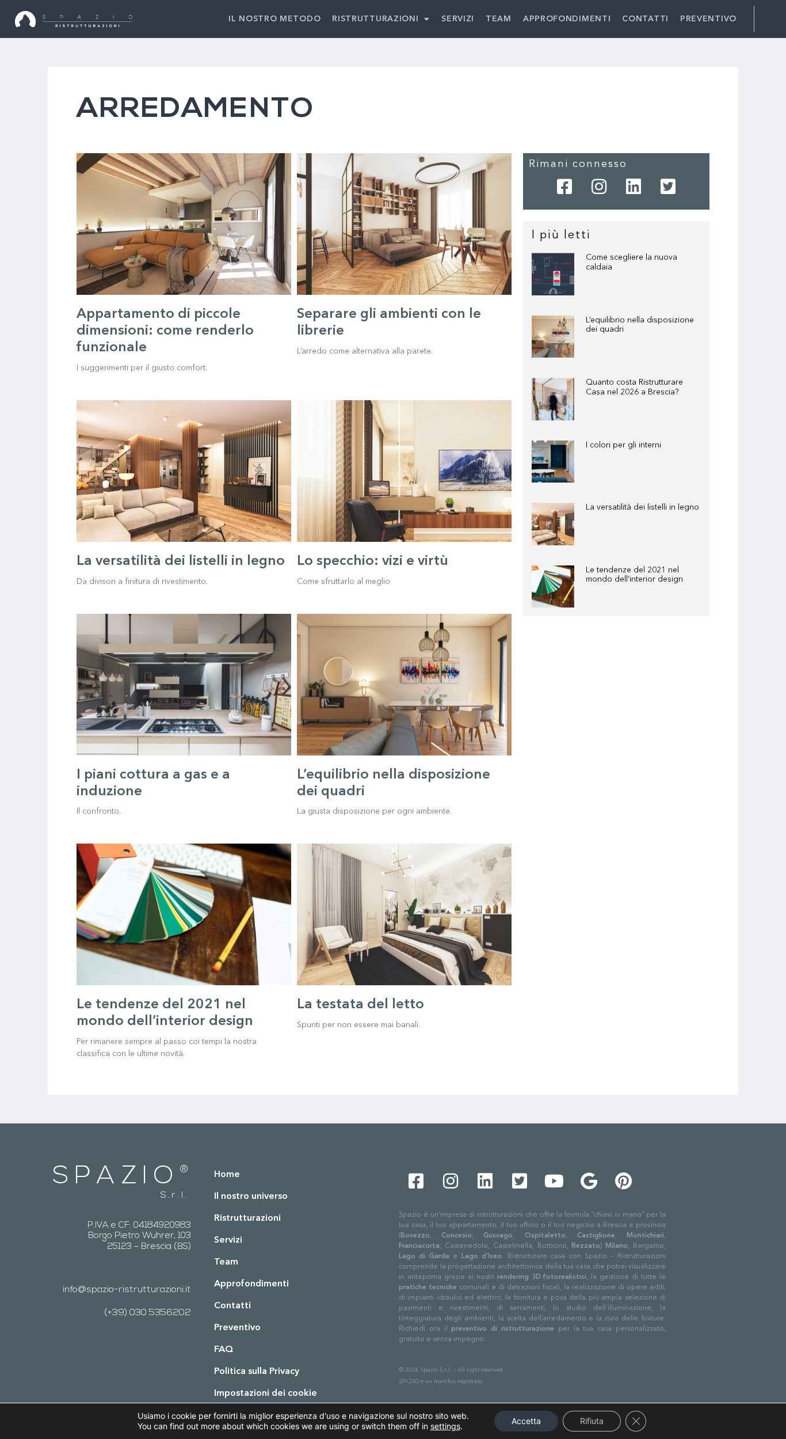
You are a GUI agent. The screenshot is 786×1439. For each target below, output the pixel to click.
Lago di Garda (424, 1256)
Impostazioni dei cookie (265, 1393)
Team (499, 19)
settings (445, 1426)
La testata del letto (360, 1005)
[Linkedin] (633, 186)
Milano (616, 1246)
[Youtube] (554, 1181)
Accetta (526, 1421)
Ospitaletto (545, 1235)
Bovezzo (415, 1235)
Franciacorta (419, 1246)
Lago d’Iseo (479, 1256)
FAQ (224, 1349)
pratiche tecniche (428, 1287)
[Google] (588, 1181)
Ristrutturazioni (375, 19)
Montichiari (645, 1235)
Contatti (645, 19)
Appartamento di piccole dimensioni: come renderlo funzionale (165, 331)
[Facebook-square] (564, 186)
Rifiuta (592, 1421)
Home (227, 1174)
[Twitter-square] (668, 186)
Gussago (498, 1235)
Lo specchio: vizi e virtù (372, 561)
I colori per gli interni (623, 445)
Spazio (116, 1177)
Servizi (457, 19)
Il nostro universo (251, 1196)
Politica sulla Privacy (256, 1371)
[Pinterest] (623, 1181)
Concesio (456, 1235)
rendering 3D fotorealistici (542, 1277)
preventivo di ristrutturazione (502, 1329)
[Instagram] (599, 186)
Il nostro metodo (274, 19)
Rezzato (585, 1246)
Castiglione (596, 1235)
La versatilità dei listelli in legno (181, 561)
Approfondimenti (567, 19)
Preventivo (708, 19)
